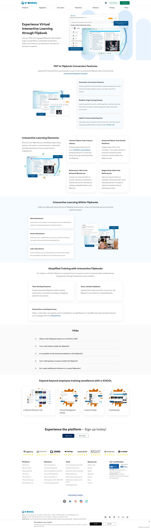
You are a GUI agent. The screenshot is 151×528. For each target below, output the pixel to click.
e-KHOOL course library (82, 150)
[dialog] (75, 524)
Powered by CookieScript (144, 527)
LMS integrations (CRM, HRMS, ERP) (53, 480)
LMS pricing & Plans (27, 471)
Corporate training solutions (51, 483)
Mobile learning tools (71, 474)
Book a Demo (113, 3)
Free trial (124, 3)
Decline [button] (109, 524)
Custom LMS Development (51, 474)
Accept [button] (96, 524)
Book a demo (82, 435)
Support (90, 471)
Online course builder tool (50, 477)
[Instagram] (123, 517)
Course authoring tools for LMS (74, 465)
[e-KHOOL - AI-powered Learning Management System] (29, 3)
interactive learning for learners (75, 74)
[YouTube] (109, 517)
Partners (90, 468)
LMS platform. (55, 316)
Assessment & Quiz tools (72, 468)
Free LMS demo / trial (27, 483)
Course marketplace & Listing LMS (53, 471)
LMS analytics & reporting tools (74, 477)
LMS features (25, 465)
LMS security (25, 474)
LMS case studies (26, 468)
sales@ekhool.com (74, 515)
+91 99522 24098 (60, 515)
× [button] (149, 521)
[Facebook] (114, 517)
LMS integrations (26, 477)
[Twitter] (118, 517)
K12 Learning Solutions (50, 465)
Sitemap (90, 477)
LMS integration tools (71, 485)
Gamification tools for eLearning (74, 471)
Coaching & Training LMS (50, 468)
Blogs (89, 480)
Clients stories (91, 465)
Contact (90, 483)
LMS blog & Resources (28, 480)
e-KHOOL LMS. (110, 125)
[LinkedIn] (105, 517)
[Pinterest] (127, 517)
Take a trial (68, 435)
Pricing (112, 8)
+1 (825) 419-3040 (63, 517)
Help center (91, 474)
